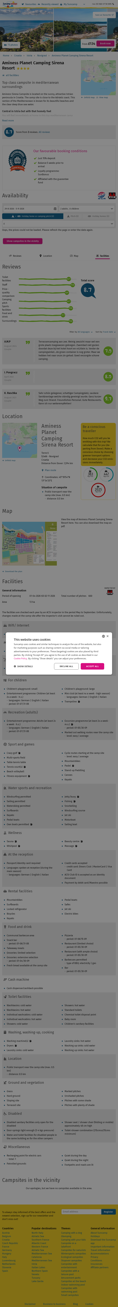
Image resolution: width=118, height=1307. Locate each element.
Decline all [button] (66, 666)
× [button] (107, 636)
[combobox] (103, 636)
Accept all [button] (92, 666)
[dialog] (59, 653)
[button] (23, 666)
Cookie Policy (20, 658)
